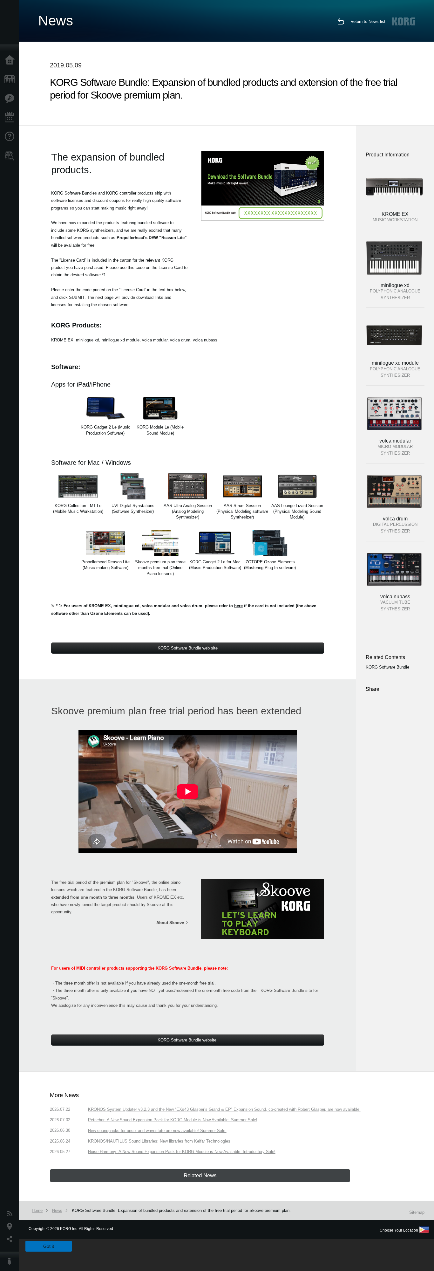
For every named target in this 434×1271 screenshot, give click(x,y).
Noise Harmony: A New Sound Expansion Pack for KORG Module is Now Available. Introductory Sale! (181, 1151)
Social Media (11, 1239)
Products (11, 79)
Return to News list (367, 21)
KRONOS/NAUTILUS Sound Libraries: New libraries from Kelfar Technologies (159, 1141)
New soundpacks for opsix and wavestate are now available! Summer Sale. (157, 1130)
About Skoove (170, 922)
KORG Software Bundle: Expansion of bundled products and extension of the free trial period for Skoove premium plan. (181, 1210)
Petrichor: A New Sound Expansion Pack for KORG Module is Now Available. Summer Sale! (172, 1119)
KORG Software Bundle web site (188, 648)
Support (11, 136)
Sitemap (416, 1212)
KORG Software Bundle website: (188, 1040)
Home (11, 60)
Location (11, 1226)
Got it (48, 1246)
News (11, 1213)
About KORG (11, 1261)
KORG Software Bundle (387, 667)
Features (11, 98)
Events (11, 117)
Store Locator (11, 155)
